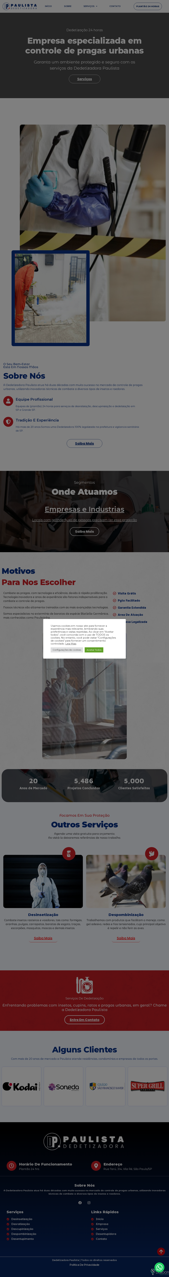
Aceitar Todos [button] (94, 649)
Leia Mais (70, 643)
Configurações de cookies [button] (67, 649)
